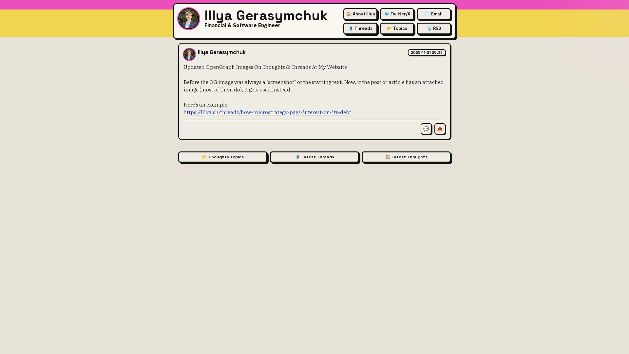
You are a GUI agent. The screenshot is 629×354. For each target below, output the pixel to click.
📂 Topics (397, 28)
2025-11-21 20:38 (427, 52)
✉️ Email (434, 14)
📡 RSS (434, 28)
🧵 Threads (360, 28)
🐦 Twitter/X (397, 14)
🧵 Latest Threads (314, 157)
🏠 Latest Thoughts (406, 157)
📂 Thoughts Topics (223, 157)
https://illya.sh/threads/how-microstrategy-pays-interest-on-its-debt (267, 112)
